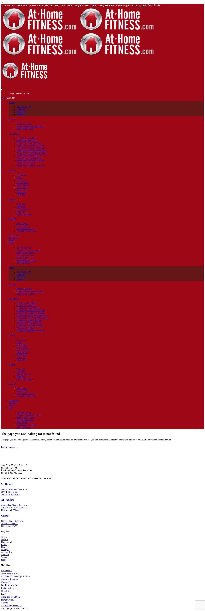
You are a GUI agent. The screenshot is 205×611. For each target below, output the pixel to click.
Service (4, 539)
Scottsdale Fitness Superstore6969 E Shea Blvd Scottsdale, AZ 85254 (14, 492)
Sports (4, 557)
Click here (143, 5)
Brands (4, 544)
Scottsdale (7, 483)
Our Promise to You (10, 585)
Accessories (6, 552)
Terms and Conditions (10, 597)
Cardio (4, 547)
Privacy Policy (7, 600)
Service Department (10, 573)
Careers (4, 603)
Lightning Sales (8, 588)
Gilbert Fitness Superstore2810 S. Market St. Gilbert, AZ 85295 (12, 523)
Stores (4, 537)
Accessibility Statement (11, 605)
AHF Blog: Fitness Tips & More (15, 576)
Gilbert (5, 515)
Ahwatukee (7, 499)
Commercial (6, 542)
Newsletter (6, 591)
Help (3, 559)
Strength (5, 549)
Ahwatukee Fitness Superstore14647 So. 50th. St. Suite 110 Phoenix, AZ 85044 (14, 507)
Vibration (5, 554)
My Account (6, 570)
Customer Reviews (9, 579)
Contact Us (6, 582)
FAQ (3, 594)
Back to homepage (9, 447)
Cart (3, 98)
